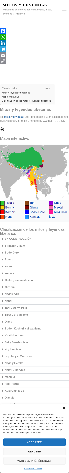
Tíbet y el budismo (16, 314)
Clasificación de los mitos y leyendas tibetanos (26, 100)
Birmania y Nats (15, 245)
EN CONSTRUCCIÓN (18, 238)
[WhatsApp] (34, 37)
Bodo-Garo (12, 252)
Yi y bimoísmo (13, 349)
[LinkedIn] (34, 43)
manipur (10, 376)
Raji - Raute (12, 383)
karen (8, 266)
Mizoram (10, 287)
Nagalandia (12, 294)
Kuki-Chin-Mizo (14, 390)
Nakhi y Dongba (15, 370)
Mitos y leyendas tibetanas (16, 92)
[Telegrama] (34, 49)
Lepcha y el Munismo (18, 356)
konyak (9, 273)
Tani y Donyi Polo (16, 307)
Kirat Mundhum (14, 335)
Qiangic (9, 397)
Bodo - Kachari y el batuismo (23, 328)
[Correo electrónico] (34, 55)
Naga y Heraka (14, 363)
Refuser (34, 451)
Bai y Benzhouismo (17, 342)
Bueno (9, 259)
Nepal (8, 300)
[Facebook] (34, 31)
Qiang (8, 321)
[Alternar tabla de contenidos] (47, 88)
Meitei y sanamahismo (19, 280)
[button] (64, 408)
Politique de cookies (33, 468)
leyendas (18, 116)
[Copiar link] (34, 61)
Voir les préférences (34, 460)
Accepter (34, 442)
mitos (7, 116)
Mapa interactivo (10, 96)
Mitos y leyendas (25, 5)
